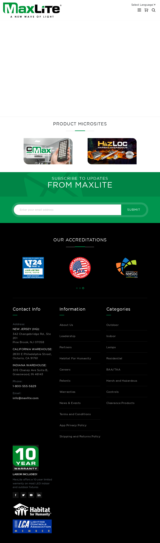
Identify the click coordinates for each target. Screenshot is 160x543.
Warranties (68, 391)
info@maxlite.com (25, 398)
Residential (114, 358)
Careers (65, 369)
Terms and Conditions (75, 414)
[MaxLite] (32, 10)
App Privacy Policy (73, 425)
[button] (77, 288)
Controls (112, 391)
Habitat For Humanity (75, 358)
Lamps (111, 347)
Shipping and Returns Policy (80, 436)
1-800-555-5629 (24, 386)
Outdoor (112, 324)
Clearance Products (120, 403)
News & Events (70, 403)
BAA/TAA (113, 369)
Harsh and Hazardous (121, 380)
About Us (66, 324)
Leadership (68, 336)
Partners (66, 347)
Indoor (111, 336)
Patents (65, 380)
